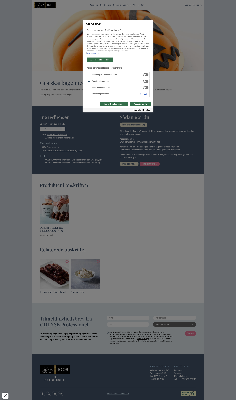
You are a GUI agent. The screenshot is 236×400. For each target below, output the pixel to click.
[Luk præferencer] (5, 396)
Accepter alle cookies (99, 60)
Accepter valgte (140, 104)
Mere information (93, 53)
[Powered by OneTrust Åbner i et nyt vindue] (142, 110)
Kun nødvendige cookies (114, 104)
